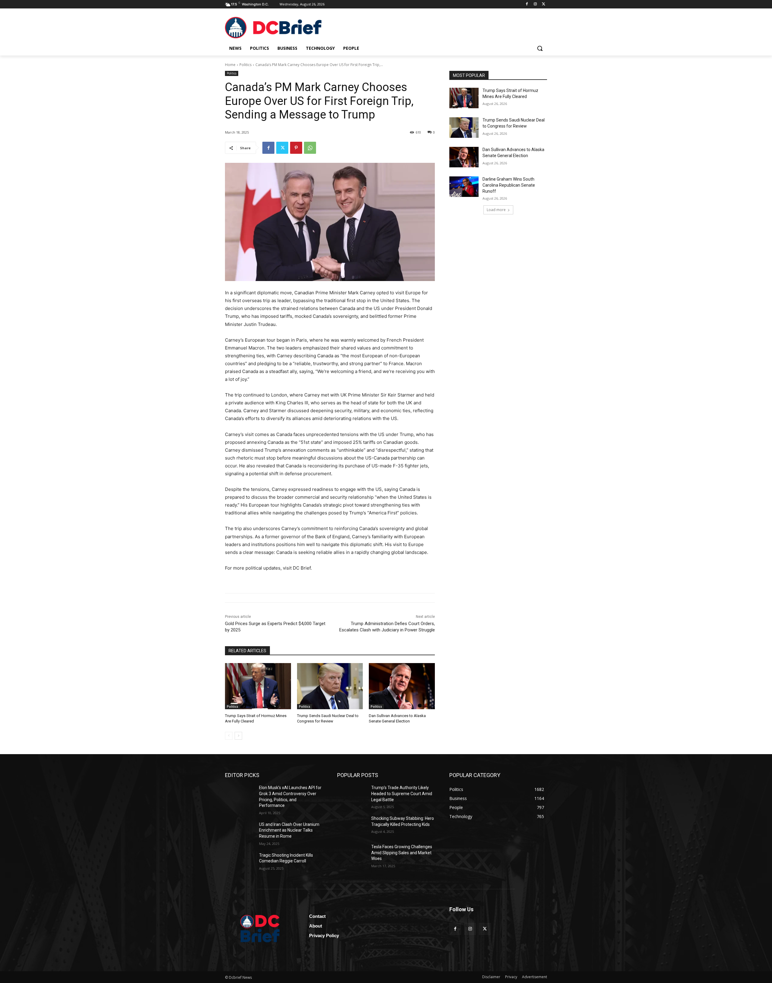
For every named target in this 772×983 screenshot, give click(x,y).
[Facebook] (527, 4)
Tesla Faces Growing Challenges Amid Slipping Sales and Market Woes (401, 852)
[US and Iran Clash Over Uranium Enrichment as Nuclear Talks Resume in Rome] (239, 832)
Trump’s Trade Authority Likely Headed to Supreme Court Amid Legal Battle (401, 793)
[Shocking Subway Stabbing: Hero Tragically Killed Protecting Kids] (351, 826)
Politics (245, 64)
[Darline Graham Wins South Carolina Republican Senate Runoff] (464, 186)
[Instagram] (535, 4)
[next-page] (238, 736)
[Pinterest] (296, 148)
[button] (540, 48)
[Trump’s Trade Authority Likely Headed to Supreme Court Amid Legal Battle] (351, 795)
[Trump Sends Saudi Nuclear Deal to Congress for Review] (330, 686)
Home (230, 64)
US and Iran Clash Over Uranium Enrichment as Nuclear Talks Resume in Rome (289, 830)
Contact (317, 916)
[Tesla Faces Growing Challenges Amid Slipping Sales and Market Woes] (351, 854)
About (315, 925)
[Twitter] (543, 4)
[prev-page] (229, 736)
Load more (496, 209)
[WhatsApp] (310, 148)
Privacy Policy (324, 935)
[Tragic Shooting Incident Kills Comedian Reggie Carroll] (239, 862)
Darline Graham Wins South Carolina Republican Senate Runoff (508, 185)
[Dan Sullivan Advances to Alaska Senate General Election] (402, 686)
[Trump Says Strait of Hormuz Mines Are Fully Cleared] (258, 686)
